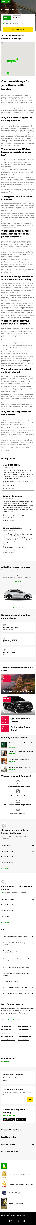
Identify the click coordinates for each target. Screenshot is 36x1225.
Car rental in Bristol (23, 1040)
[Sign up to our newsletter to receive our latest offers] (30, 1099)
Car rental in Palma (23, 1029)
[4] (22, 608)
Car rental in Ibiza (6, 1033)
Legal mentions (11, 1215)
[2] (16, 608)
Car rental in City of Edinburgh (8, 1040)
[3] (19, 608)
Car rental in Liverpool (24, 1036)
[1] (13, 608)
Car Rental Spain (14, 35)
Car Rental (4, 35)
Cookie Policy (21, 1215)
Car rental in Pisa (6, 1026)
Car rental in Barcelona (24, 1026)
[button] (17, 59)
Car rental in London (7, 1036)
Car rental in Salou (6, 1029)
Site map (3, 1215)
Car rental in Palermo (24, 1033)
